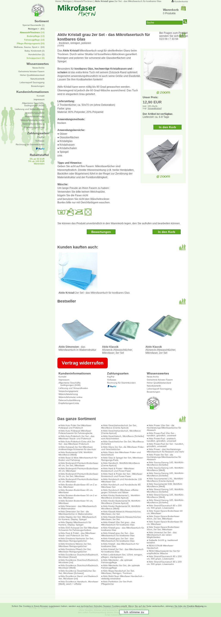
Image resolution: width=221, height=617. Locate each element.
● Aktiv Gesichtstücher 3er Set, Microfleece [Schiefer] (122, 442)
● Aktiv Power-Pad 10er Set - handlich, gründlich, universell (161, 434)
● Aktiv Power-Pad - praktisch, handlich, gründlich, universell (161, 439)
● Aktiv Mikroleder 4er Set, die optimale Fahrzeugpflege (120, 566)
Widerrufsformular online (70, 397)
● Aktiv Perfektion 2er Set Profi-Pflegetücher (116, 582)
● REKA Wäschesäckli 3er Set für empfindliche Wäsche (163, 552)
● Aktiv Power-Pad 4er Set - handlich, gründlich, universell (165, 445)
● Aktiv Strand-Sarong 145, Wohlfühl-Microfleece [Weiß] (165, 496)
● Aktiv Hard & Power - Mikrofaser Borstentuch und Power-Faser (117, 469)
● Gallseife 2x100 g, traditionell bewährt (162, 541)
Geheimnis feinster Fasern (160, 380)
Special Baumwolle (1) (33, 25)
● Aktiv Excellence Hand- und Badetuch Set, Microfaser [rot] (78, 577)
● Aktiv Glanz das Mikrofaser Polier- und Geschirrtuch (121, 453)
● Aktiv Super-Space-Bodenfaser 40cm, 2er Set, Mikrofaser (163, 517)
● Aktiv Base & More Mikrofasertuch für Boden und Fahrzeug (77, 459)
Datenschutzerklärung (69, 400)
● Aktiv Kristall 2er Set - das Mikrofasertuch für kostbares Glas (122, 550)
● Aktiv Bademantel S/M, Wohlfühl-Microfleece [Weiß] (75, 453)
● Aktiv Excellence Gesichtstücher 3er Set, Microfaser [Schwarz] (77, 572)
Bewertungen (153, 392)
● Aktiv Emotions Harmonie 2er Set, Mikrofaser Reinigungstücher (76, 539)
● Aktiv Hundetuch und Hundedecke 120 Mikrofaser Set (121, 480)
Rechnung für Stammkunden (121, 383)
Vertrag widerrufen (82, 363)
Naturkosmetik (154, 386)
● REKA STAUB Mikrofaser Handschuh (160, 546)
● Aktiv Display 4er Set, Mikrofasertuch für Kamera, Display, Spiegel (77, 518)
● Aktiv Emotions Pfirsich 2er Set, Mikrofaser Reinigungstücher (74, 550)
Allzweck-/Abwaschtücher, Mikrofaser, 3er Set (117, 349)
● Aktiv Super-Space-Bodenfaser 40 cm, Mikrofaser (165, 512)
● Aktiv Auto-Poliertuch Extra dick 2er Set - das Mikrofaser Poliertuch (76, 442)
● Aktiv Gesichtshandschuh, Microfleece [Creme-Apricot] (121, 432)
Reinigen (67, 1)
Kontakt (62, 376)
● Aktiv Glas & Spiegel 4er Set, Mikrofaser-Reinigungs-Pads (122, 459)
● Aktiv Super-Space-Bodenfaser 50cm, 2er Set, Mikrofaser (163, 528)
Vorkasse (111, 380)
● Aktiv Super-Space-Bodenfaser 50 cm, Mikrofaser (165, 522)
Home (58, 1)
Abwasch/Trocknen (83, 1)
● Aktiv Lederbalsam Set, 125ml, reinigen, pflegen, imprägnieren (122, 555)
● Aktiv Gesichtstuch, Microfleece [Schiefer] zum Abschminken (122, 437)
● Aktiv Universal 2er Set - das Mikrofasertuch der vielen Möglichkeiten (162, 534)
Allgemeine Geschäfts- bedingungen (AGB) (69, 384)
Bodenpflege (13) (35, 36)
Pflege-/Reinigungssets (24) (30, 43)
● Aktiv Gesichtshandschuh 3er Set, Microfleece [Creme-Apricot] (119, 426)
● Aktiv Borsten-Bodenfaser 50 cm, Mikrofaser (75, 502)
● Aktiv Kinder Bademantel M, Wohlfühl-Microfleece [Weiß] (120, 507)
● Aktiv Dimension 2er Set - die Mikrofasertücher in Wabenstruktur (75, 512)
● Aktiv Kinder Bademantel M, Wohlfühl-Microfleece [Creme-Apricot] (120, 502)
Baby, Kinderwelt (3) (34, 51)
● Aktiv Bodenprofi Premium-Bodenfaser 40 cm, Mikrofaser (78, 469)
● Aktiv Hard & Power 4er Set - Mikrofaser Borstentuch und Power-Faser (121, 475)
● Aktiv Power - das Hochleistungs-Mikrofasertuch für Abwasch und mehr (165, 450)
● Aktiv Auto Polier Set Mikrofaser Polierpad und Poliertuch (74, 426)
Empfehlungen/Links (68, 403)
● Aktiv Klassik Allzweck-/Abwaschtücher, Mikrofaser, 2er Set (121, 512)
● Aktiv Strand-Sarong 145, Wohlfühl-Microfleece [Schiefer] (165, 490)
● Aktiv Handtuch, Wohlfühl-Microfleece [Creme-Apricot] (120, 464)
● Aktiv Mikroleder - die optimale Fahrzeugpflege (117, 561)
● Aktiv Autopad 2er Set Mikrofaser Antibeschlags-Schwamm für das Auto (77, 448)
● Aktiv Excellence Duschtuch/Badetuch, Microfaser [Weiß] (78, 566)
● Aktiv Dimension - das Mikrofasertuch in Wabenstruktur (77, 507)
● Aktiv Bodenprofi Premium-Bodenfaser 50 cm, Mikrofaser (78, 480)
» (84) (36, 29)
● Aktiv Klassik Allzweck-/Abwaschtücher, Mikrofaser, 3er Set (121, 518)
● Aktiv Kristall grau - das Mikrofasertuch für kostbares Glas (122, 529)
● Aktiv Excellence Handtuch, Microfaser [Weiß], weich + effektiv (78, 582)
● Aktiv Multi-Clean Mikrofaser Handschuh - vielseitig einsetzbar (122, 577)
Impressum (63, 380)
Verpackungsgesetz (68, 391)
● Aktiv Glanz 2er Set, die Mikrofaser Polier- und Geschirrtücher (122, 448)
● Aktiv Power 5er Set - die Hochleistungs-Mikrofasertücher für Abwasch (164, 457)
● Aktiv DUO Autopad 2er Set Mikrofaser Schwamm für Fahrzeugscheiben (78, 529)
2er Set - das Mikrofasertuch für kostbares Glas (128, 1)
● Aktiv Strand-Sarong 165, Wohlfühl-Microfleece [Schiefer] (165, 501)
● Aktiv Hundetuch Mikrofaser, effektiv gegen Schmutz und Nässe (119, 491)
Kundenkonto (181, 1)
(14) (32, 32)
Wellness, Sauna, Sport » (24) (29, 47)
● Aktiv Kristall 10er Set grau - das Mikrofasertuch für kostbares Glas (118, 523)
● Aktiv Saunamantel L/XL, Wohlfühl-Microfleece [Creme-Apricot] (165, 479)
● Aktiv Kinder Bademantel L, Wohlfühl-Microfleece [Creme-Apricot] (120, 496)
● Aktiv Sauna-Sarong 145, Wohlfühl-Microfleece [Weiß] (165, 469)
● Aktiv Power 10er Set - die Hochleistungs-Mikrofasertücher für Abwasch (164, 427)
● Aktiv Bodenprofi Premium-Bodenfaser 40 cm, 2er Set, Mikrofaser (78, 464)
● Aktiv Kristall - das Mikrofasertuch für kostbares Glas (120, 545)
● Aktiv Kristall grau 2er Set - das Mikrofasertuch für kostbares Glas (117, 534)
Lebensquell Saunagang (159, 389)
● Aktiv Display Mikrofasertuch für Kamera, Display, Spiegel (74, 523)
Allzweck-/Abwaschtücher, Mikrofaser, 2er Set (160, 349)
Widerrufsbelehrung (68, 394)
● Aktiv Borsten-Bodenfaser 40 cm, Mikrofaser (75, 491)
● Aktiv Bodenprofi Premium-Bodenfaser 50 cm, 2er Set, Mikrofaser (78, 475)
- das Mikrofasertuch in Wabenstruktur (77, 348)
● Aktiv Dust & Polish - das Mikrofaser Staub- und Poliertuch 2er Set (76, 534)
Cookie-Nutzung (195, 606)
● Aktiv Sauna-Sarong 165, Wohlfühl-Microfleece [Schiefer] (165, 474)
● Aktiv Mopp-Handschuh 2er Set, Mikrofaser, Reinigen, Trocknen (118, 572)
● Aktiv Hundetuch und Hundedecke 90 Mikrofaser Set (120, 485)
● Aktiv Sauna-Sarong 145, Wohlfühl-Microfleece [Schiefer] (165, 463)
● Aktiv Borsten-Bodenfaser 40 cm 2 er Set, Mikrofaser (77, 485)
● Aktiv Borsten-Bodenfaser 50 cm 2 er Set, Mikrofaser (77, 496)
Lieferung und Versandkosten (73, 388)
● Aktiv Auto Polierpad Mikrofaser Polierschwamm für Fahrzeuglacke (75, 432)
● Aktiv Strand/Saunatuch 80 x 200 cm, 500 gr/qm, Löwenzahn (164, 506)
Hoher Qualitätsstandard (159, 383)
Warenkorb (171, 9)
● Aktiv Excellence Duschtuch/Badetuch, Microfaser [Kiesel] (78, 555)
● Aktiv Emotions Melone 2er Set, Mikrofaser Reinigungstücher (75, 545)
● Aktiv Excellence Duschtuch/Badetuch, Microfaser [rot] (78, 561)
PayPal (110, 376)
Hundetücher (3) (36, 54)
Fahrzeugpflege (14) (34, 40)
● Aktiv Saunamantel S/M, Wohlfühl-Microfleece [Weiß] (164, 485)
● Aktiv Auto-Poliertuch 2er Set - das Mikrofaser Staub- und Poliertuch (76, 437)
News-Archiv (153, 376)
